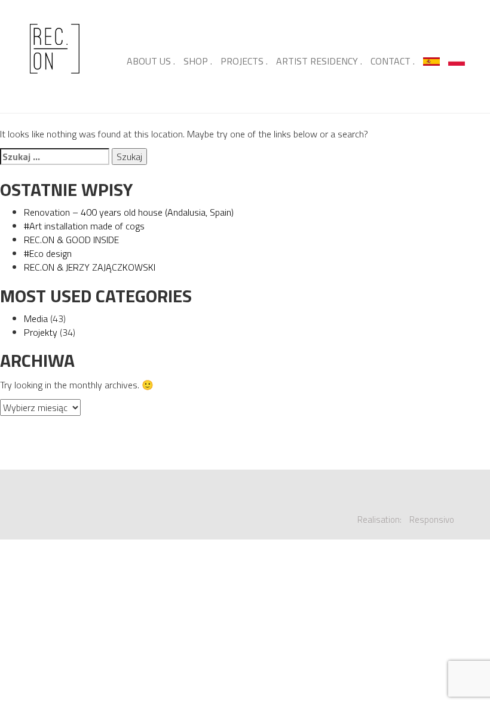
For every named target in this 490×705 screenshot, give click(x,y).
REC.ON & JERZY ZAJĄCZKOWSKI (89, 267)
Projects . (244, 61)
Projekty (40, 332)
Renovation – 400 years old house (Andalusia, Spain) (129, 212)
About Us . (151, 61)
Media (36, 318)
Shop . (197, 61)
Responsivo (431, 519)
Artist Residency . (319, 61)
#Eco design (48, 253)
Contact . (392, 61)
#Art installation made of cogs (84, 226)
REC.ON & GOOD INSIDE (71, 239)
